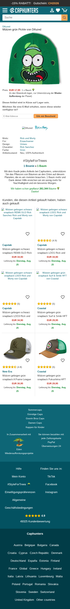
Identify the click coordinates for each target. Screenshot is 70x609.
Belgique (30, 545)
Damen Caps (35, 423)
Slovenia (21, 592)
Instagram (51, 492)
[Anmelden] (52, 10)
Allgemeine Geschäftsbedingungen (19, 503)
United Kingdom (24, 599)
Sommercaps (35, 409)
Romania (40, 584)
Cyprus (23, 553)
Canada (54, 545)
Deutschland (18, 560)
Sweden (33, 592)
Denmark (56, 553)
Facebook (51, 484)
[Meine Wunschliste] (58, 10)
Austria (18, 545)
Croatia (12, 553)
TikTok (51, 476)
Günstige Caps (35, 414)
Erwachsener (27, 141)
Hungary (46, 568)
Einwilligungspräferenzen (20, 492)
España (32, 560)
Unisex (23, 144)
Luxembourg (46, 576)
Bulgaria (42, 545)
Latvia (19, 576)
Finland (55, 560)
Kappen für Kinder (35, 427)
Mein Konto (19, 476)
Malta (59, 576)
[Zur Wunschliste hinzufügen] (27, 234)
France (13, 568)
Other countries (45, 599)
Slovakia (53, 584)
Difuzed (6, 26)
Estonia (44, 560)
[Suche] (64, 17)
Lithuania (30, 576)
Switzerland (47, 592)
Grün (22, 150)
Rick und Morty (27, 138)
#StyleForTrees (17, 484)
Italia (11, 576)
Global (23, 568)
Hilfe (18, 468)
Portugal (27, 584)
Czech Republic (39, 553)
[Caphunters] (20, 10)
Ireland (57, 568)
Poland (16, 584)
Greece (33, 568)
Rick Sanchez (27, 147)
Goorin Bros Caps (35, 418)
